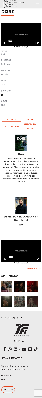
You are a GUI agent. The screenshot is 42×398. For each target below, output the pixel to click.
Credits (30, 119)
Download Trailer (33, 268)
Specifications (12, 126)
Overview (11, 119)
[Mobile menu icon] (37, 4)
